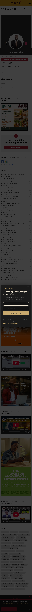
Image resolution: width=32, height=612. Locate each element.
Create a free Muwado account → (11, 323)
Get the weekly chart (16, 313)
